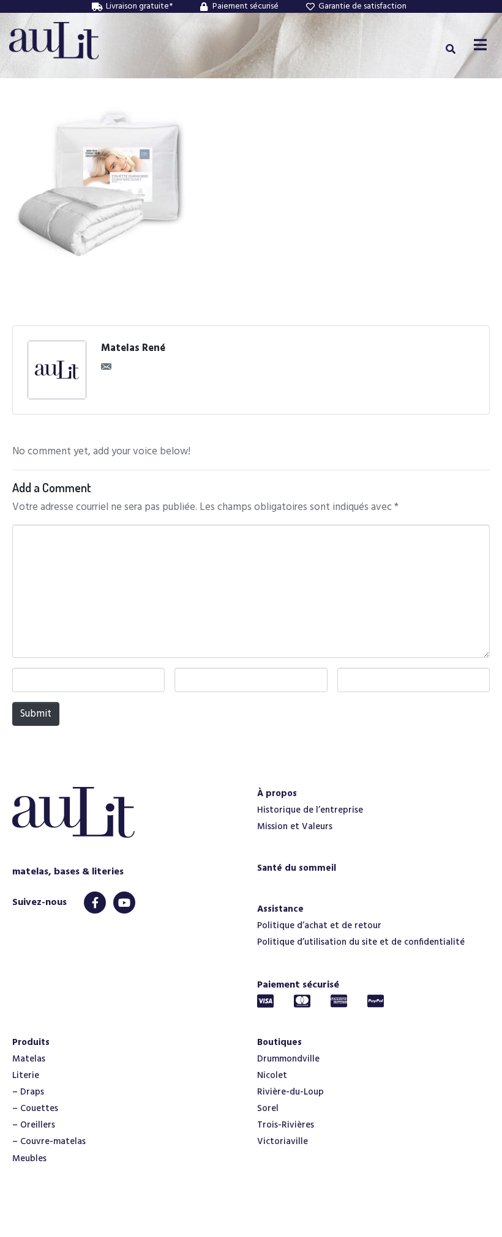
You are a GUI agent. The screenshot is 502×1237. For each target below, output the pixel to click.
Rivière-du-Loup (290, 1092)
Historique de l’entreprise (310, 810)
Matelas (28, 1059)
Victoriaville (282, 1141)
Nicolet (272, 1075)
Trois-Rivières (285, 1125)
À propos (277, 793)
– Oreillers (33, 1125)
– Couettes (35, 1108)
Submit (35, 714)
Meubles (29, 1158)
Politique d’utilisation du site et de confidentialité (361, 942)
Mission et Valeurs (294, 826)
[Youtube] (124, 903)
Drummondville (288, 1059)
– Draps (28, 1092)
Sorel (268, 1108)
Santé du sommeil (296, 868)
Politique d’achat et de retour (319, 925)
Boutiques (279, 1042)
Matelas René (133, 348)
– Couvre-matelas (49, 1141)
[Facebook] (95, 903)
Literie (25, 1075)
